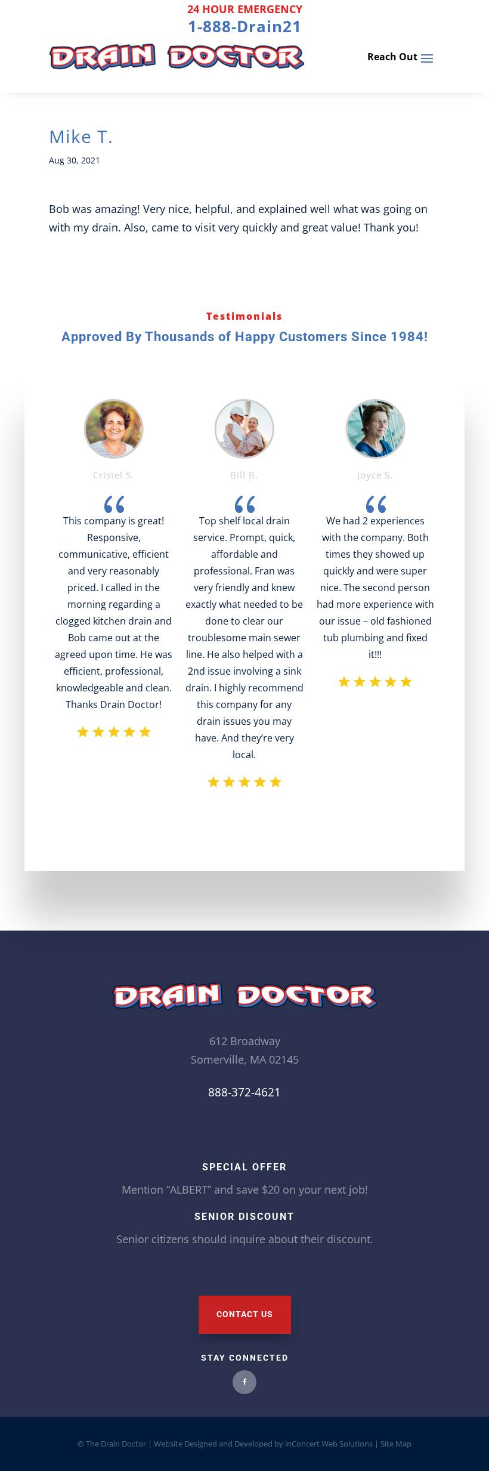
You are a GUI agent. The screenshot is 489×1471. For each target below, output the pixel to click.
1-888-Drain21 (245, 26)
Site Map (395, 1443)
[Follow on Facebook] (244, 1382)
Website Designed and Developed (213, 1443)
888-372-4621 (244, 1092)
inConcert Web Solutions (329, 1443)
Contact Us (244, 1314)
